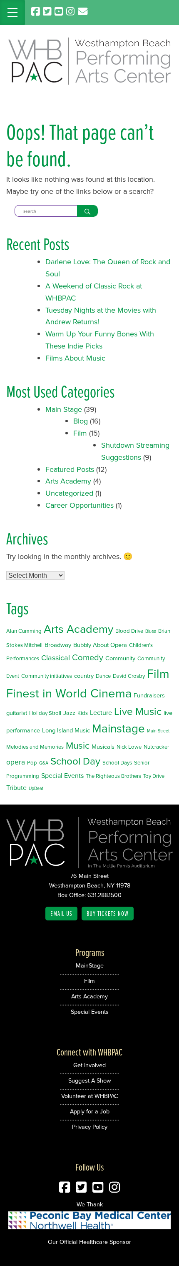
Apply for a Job (89, 1111)
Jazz (69, 712)
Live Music (138, 711)
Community (120, 658)
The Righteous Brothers (113, 776)
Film (80, 433)
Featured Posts (69, 469)
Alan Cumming (24, 631)
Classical (55, 657)
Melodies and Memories (35, 747)
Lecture (101, 712)
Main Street (158, 730)
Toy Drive (153, 776)
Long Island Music (66, 730)
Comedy (87, 657)
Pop (32, 763)
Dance (103, 676)
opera (15, 762)
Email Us (61, 913)
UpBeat (36, 788)
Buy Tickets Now (108, 913)
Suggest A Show (89, 1080)
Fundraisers (149, 695)
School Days (117, 763)
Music (78, 745)
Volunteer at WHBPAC (89, 1096)
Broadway (58, 644)
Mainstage (118, 728)
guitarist (16, 712)
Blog (80, 421)
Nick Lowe (129, 747)
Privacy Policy (89, 1126)
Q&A (43, 763)
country (84, 675)
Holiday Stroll (45, 713)
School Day (75, 761)
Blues (150, 631)
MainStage (90, 965)
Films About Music (75, 358)
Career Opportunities (79, 505)
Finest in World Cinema (69, 693)
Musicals (103, 746)
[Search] (87, 211)
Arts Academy (68, 481)
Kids (82, 713)
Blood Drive (129, 631)
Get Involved (89, 1065)
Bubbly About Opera (100, 644)
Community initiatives (46, 676)
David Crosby (129, 676)
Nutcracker (156, 747)
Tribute (16, 787)
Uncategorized (69, 493)
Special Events (62, 775)
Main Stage (63, 409)
